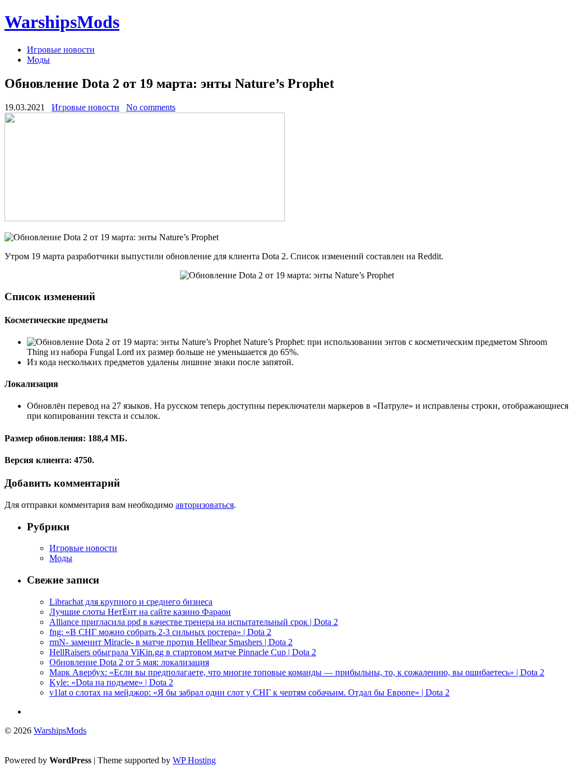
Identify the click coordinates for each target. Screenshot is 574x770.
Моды (38, 59)
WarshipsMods (61, 22)
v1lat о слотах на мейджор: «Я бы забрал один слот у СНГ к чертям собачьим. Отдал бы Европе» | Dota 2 (249, 692)
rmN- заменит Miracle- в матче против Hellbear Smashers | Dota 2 (171, 642)
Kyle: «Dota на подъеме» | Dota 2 (111, 682)
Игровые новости (61, 49)
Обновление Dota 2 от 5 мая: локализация (129, 662)
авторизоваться (204, 505)
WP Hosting (194, 760)
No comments (150, 107)
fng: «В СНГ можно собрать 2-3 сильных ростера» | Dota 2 (160, 632)
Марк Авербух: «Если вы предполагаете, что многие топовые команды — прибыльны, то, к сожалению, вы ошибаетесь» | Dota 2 (296, 672)
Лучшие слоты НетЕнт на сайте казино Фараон (140, 612)
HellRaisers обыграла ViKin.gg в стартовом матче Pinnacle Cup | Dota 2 (182, 652)
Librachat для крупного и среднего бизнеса (130, 601)
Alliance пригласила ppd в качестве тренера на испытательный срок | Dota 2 (193, 622)
